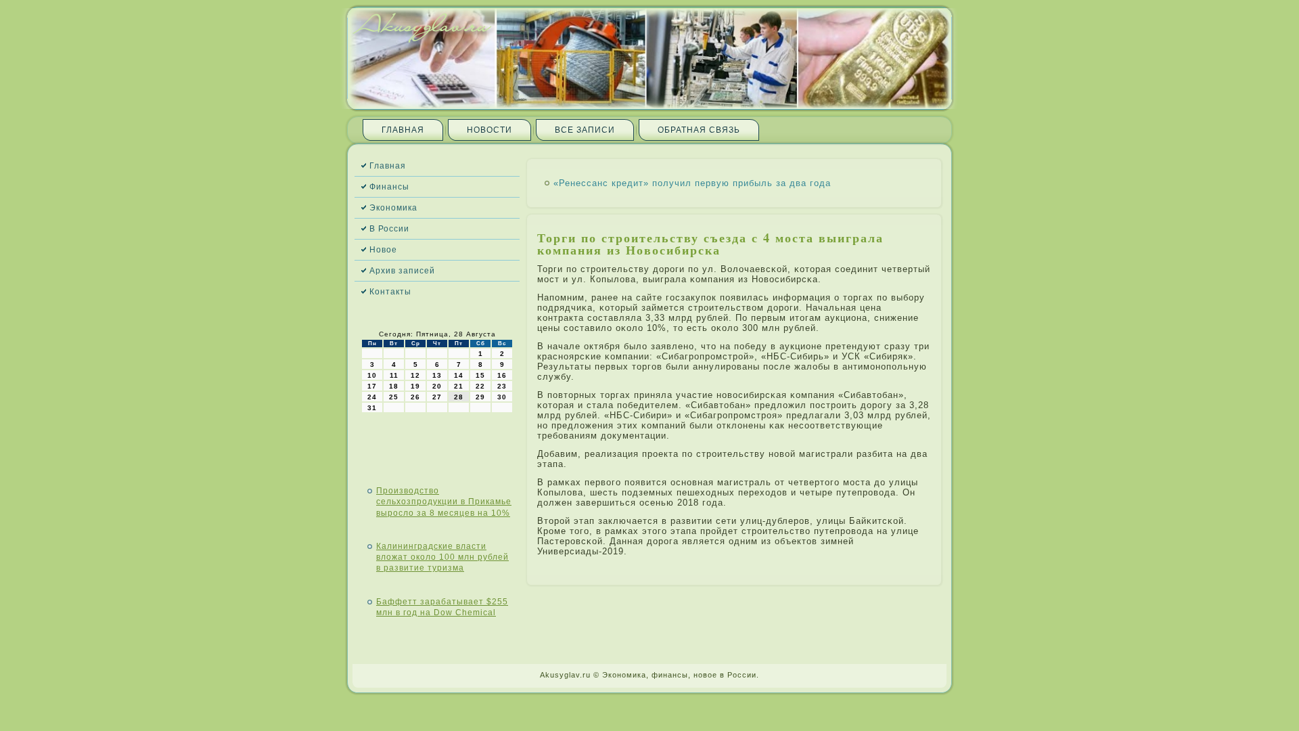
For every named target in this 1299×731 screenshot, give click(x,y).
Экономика (393, 208)
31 (372, 408)
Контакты (390, 291)
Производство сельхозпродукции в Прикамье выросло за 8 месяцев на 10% (443, 502)
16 (502, 375)
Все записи (585, 130)
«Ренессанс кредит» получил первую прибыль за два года (692, 183)
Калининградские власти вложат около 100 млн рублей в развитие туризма (442, 557)
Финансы (389, 187)
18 (393, 386)
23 (502, 386)
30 (502, 397)
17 (372, 386)
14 (458, 375)
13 (437, 375)
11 (394, 375)
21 (458, 386)
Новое (383, 249)
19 (415, 386)
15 (480, 375)
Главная (403, 130)
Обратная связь (699, 130)
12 (415, 375)
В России (389, 229)
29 (480, 397)
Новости (489, 130)
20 (437, 386)
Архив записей (402, 270)
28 (458, 397)
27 (437, 397)
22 (480, 386)
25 (393, 397)
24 (372, 397)
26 (415, 397)
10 (372, 375)
